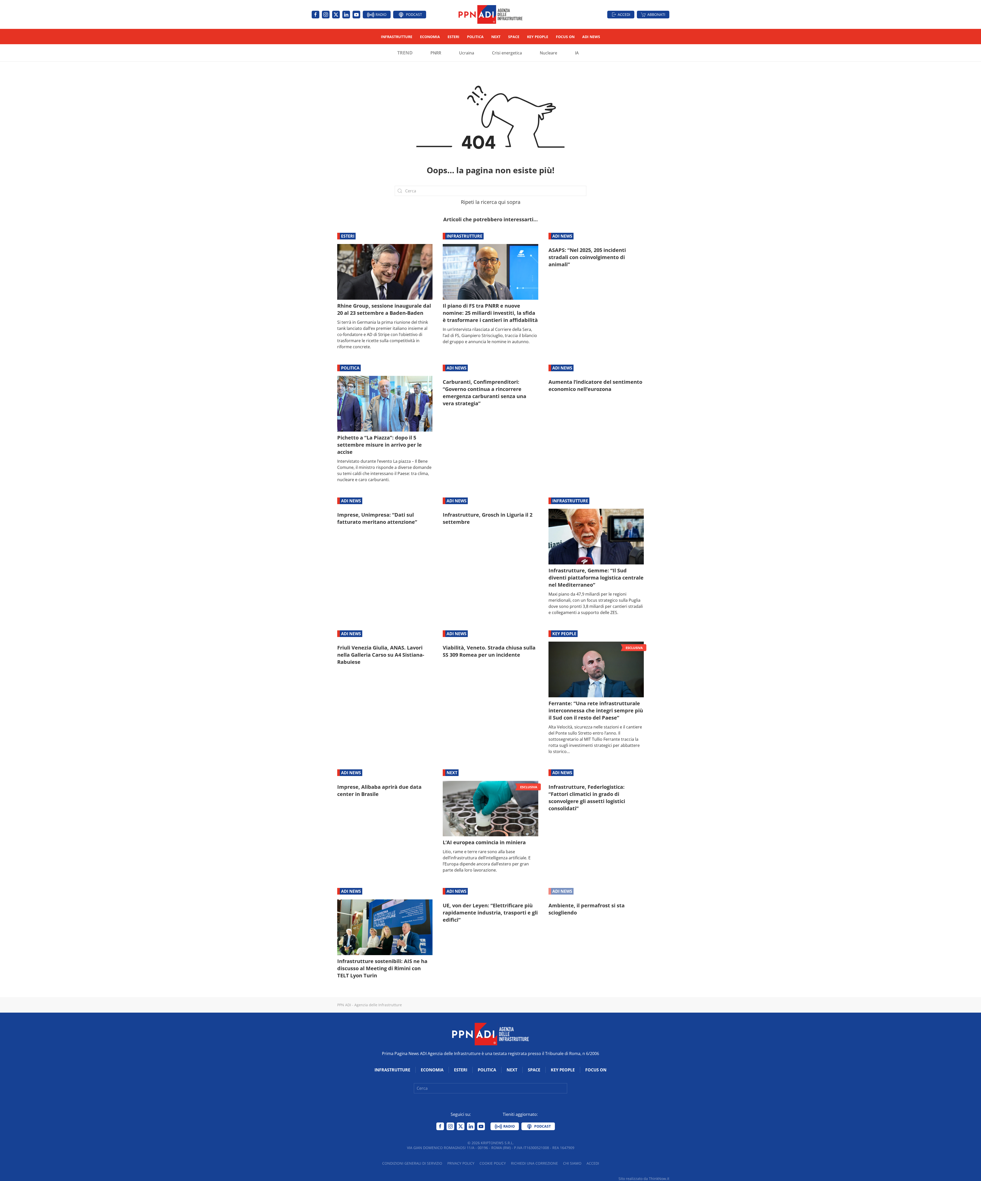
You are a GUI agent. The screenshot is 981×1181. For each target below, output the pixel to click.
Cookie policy (493, 1163)
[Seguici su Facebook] (315, 14)
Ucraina (466, 53)
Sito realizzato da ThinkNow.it (643, 1178)
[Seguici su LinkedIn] (346, 14)
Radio (381, 14)
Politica (475, 36)
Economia (430, 36)
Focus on (565, 36)
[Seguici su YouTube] (356, 14)
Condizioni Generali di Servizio (412, 1163)
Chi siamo (572, 1163)
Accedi (624, 14)
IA (577, 53)
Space (513, 36)
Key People (537, 36)
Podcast (413, 14)
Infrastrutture (396, 36)
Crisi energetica (507, 53)
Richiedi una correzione (534, 1163)
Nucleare (548, 53)
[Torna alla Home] (490, 14)
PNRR (435, 53)
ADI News (591, 36)
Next (495, 36)
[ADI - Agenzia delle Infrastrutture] (490, 1033)
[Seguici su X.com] (336, 14)
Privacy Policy (460, 1163)
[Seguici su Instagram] (326, 14)
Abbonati (656, 14)
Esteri (453, 36)
